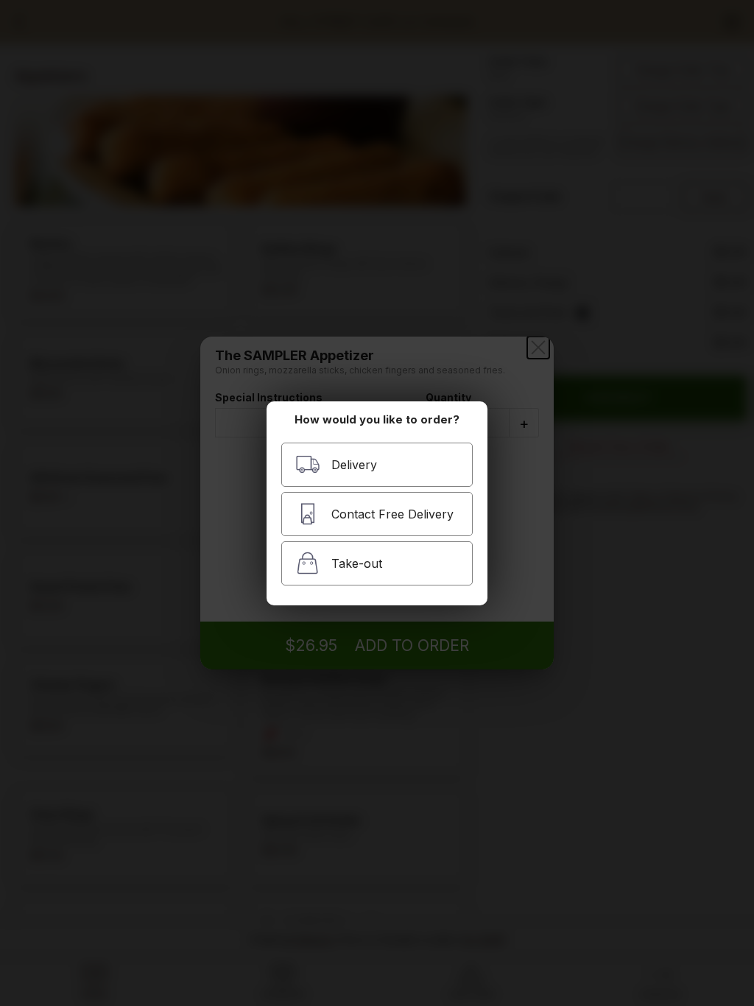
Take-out (356, 563)
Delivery (354, 464)
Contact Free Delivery (392, 514)
